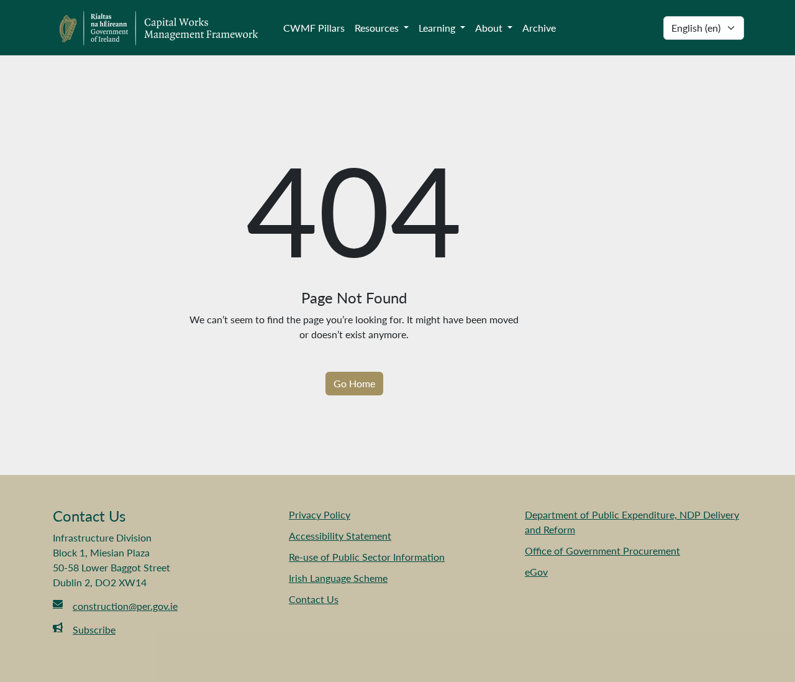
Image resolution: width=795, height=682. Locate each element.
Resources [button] (378, 28)
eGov (536, 572)
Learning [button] (438, 28)
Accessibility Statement (340, 535)
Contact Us (313, 599)
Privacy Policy (319, 514)
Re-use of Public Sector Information (367, 557)
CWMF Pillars (314, 28)
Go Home (354, 383)
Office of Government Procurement (602, 550)
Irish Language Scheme (338, 578)
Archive (539, 28)
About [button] (490, 28)
